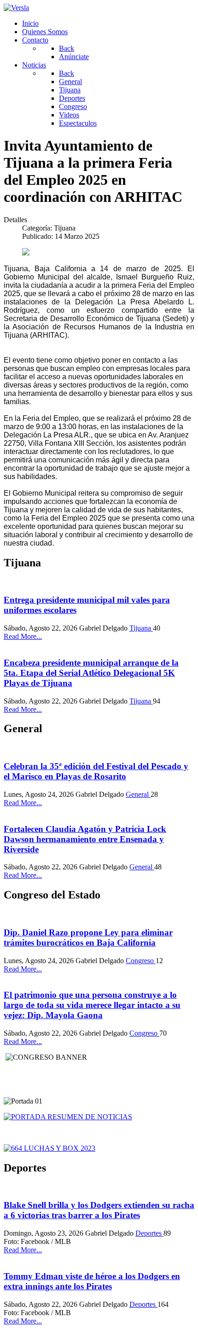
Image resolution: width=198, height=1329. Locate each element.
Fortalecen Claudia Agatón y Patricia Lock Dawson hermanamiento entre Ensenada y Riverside (85, 839)
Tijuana (141, 628)
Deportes (149, 1233)
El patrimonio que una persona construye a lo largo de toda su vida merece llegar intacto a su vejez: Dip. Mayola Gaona (92, 1005)
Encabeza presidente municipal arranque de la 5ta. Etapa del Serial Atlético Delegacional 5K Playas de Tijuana (91, 673)
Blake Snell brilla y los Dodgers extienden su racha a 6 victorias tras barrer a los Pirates (99, 1210)
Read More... (23, 636)
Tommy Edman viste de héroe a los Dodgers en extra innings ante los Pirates (92, 1281)
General (138, 794)
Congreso (141, 961)
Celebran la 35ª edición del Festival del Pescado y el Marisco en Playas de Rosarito (96, 771)
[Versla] (16, 8)
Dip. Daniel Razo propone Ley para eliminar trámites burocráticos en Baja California (88, 937)
